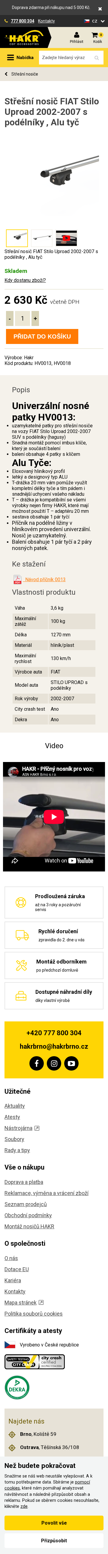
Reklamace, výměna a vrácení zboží (46, 1193)
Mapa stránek (20, 1302)
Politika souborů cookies (33, 1313)
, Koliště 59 (38, 1434)
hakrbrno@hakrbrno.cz (54, 1046)
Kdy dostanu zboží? (25, 280)
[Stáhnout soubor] (17, 579)
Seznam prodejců (25, 1204)
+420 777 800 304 (54, 1033)
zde (24, 1506)
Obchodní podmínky (28, 1215)
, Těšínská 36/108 (49, 1447)
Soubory (14, 1139)
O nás (11, 1258)
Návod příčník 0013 (44, 579)
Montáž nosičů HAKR (29, 1226)
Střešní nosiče (24, 74)
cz (95, 21)
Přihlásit (76, 42)
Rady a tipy (17, 1150)
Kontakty (46, 21)
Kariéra (12, 1280)
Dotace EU (16, 1269)
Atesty (12, 1117)
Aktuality (14, 1106)
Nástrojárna (18, 1128)
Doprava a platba (23, 1182)
